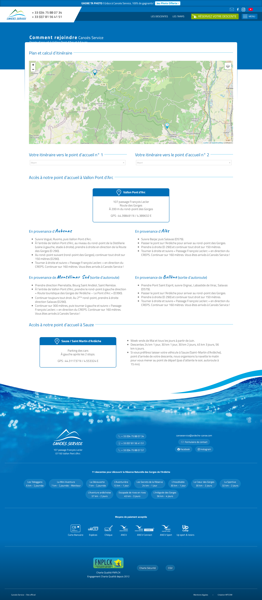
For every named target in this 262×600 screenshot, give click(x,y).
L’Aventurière (121, 483)
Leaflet (205, 142)
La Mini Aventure (66, 483)
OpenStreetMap (217, 142)
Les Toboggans (35, 483)
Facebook (185, 449)
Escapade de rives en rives (132, 494)
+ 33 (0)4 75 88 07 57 (132, 450)
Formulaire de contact (195, 442)
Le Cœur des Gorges (204, 483)
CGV (170, 568)
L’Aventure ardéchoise (99, 494)
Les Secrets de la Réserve (150, 483)
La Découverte (97, 483)
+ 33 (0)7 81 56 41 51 (47, 17)
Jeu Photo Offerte (167, 3)
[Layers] (228, 66)
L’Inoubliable (178, 483)
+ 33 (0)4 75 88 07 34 (47, 12)
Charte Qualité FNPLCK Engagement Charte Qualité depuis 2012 (108, 574)
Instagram (205, 449)
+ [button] (33, 65)
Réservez (217, 16)
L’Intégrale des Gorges (165, 494)
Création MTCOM (225, 594)
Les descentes (159, 16)
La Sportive (230, 483)
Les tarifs (178, 16)
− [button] (33, 69)
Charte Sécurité (147, 568)
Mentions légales (200, 594)
